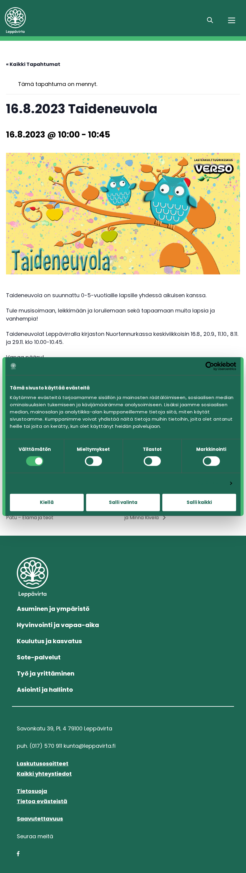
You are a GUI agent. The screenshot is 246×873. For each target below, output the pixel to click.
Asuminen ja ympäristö (53, 609)
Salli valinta (123, 502)
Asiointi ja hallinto (45, 689)
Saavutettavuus (40, 818)
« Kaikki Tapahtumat (33, 64)
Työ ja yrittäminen (45, 673)
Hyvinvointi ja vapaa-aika (58, 625)
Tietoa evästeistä (42, 801)
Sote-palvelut (39, 657)
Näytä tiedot (209, 483)
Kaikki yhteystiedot (44, 773)
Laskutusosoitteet (42, 763)
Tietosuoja (32, 791)
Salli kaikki (199, 502)
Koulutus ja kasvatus (49, 641)
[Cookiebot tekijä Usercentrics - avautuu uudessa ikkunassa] (210, 366)
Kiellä (47, 502)
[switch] (93, 461)
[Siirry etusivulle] (48, 20)
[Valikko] (231, 20)
